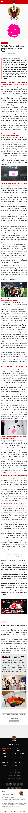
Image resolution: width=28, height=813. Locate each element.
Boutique (17, 764)
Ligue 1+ (4, 756)
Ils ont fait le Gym (19, 752)
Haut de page (6, 714)
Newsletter (17, 762)
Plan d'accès (5, 762)
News (3, 750)
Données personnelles (14, 775)
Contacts (14, 770)
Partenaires (17, 755)
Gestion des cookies (14, 778)
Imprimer (22, 714)
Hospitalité (4, 765)
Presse (16, 765)
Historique (17, 750)
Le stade (4, 761)
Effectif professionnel (7, 752)
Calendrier (4, 753)
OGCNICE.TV (18, 761)
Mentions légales (14, 773)
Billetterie (4, 764)
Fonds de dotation (14, 721)
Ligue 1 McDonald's (6, 755)
